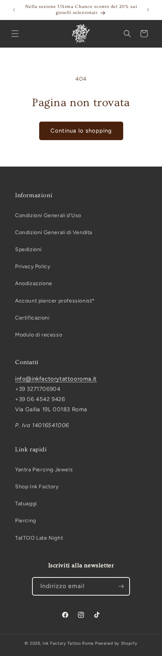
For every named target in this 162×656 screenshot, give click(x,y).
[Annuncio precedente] (14, 10)
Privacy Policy (32, 266)
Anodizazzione (33, 283)
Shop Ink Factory (37, 486)
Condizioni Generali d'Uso (48, 215)
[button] (15, 33)
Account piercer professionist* (55, 301)
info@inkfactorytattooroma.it (56, 378)
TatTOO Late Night (39, 538)
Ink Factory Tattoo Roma (68, 643)
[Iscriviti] (121, 586)
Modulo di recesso (38, 335)
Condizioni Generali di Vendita (53, 232)
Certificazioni (32, 318)
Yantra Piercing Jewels (44, 469)
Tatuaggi (26, 503)
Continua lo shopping (81, 130)
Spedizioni (28, 249)
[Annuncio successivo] (148, 10)
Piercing (25, 520)
